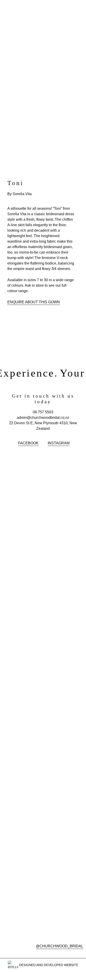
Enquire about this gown (33, 302)
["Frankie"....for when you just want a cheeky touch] (63, 499)
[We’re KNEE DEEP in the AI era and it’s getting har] (22, 777)
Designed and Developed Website (48, 965)
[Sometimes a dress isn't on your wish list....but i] (63, 648)
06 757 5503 (43, 412)
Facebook (28, 443)
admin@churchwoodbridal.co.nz (43, 417)
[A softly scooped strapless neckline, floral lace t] (22, 558)
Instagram (58, 443)
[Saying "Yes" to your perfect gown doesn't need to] (63, 572)
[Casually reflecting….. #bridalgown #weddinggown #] (22, 496)
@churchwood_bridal (59, 946)
